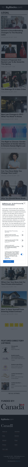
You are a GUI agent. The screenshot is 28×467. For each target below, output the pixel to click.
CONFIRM (8, 261)
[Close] (24, 203)
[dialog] (14, 233)
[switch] (22, 235)
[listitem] (14, 231)
